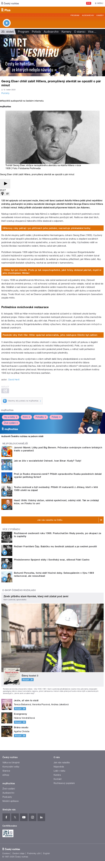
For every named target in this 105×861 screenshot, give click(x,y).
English (46, 853)
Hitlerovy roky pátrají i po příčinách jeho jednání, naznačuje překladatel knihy (47, 228)
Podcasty (7, 797)
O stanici (79, 31)
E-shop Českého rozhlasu (19, 590)
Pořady (36, 31)
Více (92, 31)
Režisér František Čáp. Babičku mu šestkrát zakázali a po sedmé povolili (55, 546)
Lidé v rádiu (59, 770)
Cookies (6, 853)
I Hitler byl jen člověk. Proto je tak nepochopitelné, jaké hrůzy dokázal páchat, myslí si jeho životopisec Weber (52, 271)
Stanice (6, 770)
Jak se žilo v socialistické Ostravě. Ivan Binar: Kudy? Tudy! (47, 460)
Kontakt (58, 779)
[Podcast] (2, 194)
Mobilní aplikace (10, 801)
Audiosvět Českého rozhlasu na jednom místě (22, 436)
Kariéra (57, 775)
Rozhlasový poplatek (64, 783)
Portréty (5, 93)
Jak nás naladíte (62, 762)
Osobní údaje (18, 853)
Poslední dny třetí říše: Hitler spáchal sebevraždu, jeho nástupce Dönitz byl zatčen (50, 335)
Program (75, 15)
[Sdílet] (7, 194)
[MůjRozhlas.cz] (5, 107)
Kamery (100, 15)
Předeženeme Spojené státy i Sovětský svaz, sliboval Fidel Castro (52, 559)
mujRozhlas (7, 410)
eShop (5, 775)
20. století (7, 31)
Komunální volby (10, 766)
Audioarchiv (88, 15)
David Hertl (13, 379)
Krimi (25, 417)
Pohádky (40, 417)
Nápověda (59, 766)
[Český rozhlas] (10, 3)
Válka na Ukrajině (11, 762)
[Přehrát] (5, 184)
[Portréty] (52, 55)
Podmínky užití (34, 853)
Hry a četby (9, 417)
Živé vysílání (10, 423)
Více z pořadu (11, 529)
